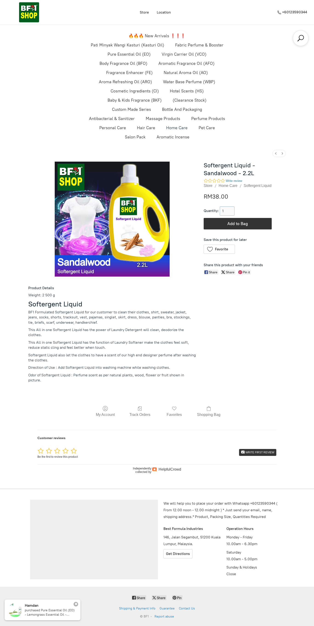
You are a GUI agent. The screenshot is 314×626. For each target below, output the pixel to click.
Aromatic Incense (173, 137)
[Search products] (301, 38)
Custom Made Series (131, 109)
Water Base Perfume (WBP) (189, 81)
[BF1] (29, 12)
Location (164, 12)
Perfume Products (208, 118)
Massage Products (163, 118)
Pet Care (207, 127)
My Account (105, 415)
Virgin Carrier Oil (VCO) (184, 54)
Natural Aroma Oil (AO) (186, 72)
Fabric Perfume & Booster (199, 45)
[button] (219, 249)
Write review (234, 181)
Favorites (174, 415)
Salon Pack (135, 137)
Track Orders (139, 415)
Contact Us (187, 608)
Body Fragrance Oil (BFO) (123, 63)
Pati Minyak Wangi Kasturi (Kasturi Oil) (127, 45)
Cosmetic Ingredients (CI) (135, 91)
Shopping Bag (208, 415)
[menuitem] (276, 153)
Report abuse (164, 616)
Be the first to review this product (57, 456)
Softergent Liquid (257, 186)
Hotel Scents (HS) (187, 91)
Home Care (177, 127)
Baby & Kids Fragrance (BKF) (135, 100)
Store (144, 12)
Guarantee (167, 608)
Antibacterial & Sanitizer (112, 118)
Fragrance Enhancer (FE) (129, 72)
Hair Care (146, 127)
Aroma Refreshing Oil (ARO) (125, 81)
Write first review (259, 452)
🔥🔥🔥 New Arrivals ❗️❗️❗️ (157, 35)
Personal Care (112, 127)
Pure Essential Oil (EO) (129, 54)
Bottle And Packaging (182, 109)
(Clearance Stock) (189, 100)
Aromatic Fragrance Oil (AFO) (186, 63)
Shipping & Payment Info (137, 608)
